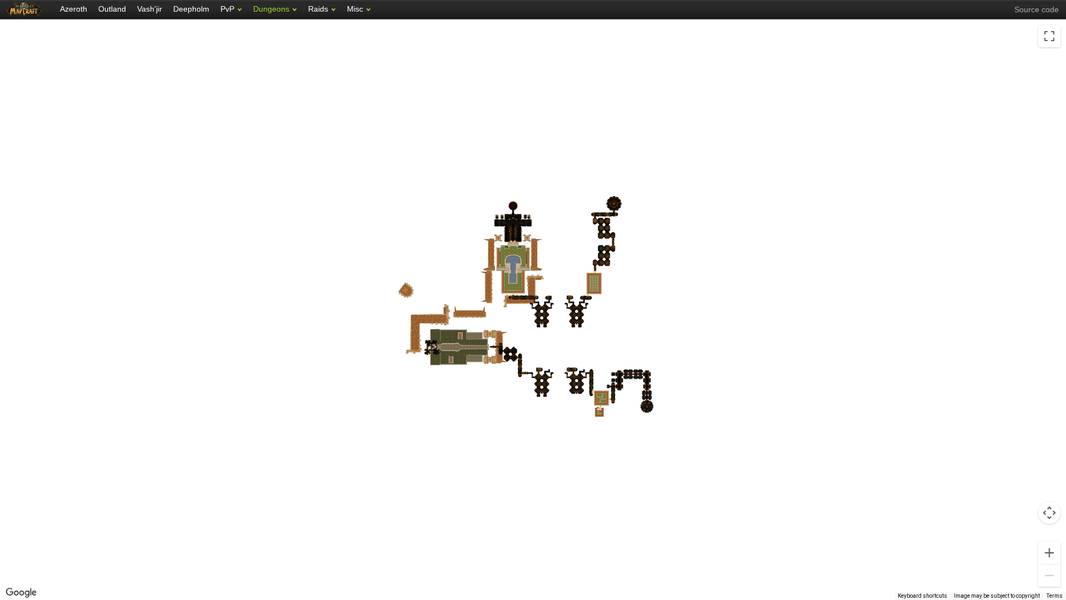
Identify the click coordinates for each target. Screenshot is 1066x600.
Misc (355, 8)
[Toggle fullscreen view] (1049, 36)
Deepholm (191, 8)
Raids (318, 8)
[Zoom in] (1049, 553)
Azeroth (73, 8)
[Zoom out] (1049, 575)
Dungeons (271, 8)
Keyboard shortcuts (922, 596)
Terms (1055, 596)
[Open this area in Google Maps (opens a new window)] (21, 593)
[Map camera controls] (1049, 513)
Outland (112, 8)
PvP (227, 8)
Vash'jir (149, 8)
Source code (1036, 9)
